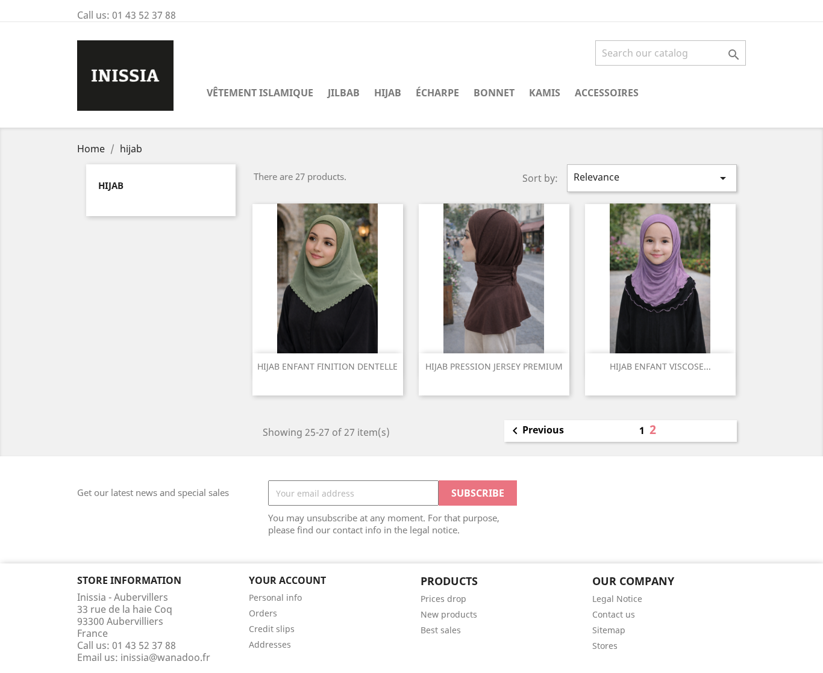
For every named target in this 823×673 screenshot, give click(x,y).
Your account (287, 580)
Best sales (441, 630)
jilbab (344, 92)
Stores (605, 645)
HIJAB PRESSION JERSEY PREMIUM (494, 366)
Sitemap (608, 630)
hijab (387, 92)
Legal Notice (617, 598)
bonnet (494, 92)
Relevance (652, 177)
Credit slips (272, 628)
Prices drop (443, 598)
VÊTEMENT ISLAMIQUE (260, 92)
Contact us (613, 614)
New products (449, 614)
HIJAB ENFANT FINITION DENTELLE (327, 366)
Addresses (270, 644)
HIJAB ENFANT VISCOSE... (660, 366)
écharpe (437, 92)
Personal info (275, 597)
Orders (263, 613)
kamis (544, 92)
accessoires (607, 92)
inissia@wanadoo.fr (165, 657)
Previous (536, 431)
